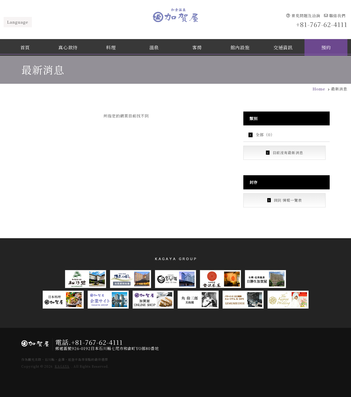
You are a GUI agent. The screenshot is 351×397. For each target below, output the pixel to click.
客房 (197, 47)
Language (17, 22)
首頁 (25, 47)
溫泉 (154, 47)
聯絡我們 (337, 15)
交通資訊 (283, 47)
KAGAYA (62, 366)
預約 (326, 47)
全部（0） (265, 134)
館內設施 (240, 47)
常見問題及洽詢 (305, 15)
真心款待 (68, 47)
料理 (111, 47)
